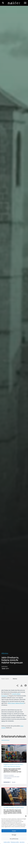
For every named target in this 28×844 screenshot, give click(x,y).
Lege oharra (22, 842)
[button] (26, 816)
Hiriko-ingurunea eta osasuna (12, 766)
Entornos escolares (9, 775)
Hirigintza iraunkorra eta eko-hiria (13, 764)
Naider (3, 668)
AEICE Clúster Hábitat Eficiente (16, 703)
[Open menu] (25, 2)
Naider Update (5, 679)
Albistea (4, 653)
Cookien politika (7, 842)
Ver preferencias (14, 838)
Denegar (14, 834)
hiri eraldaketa (7, 778)
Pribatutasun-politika (15, 842)
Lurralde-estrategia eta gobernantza (14, 807)
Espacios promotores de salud (11, 776)
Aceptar (14, 831)
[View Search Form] (3, 2)
